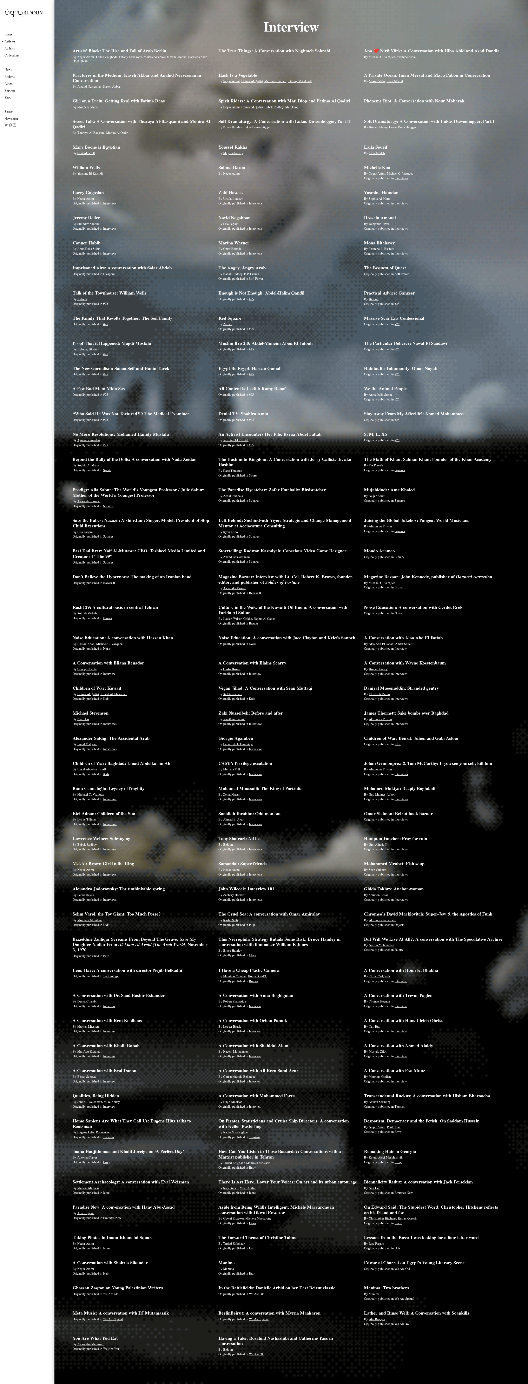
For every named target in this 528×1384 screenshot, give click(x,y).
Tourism (400, 1106)
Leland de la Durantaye (238, 744)
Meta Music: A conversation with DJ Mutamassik (121, 1312)
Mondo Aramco (379, 550)
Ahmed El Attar (233, 819)
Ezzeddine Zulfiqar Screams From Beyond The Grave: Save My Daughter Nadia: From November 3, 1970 (140, 944)
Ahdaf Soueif (403, 643)
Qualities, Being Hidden (96, 1095)
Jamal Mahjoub (87, 744)
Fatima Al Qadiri (252, 81)
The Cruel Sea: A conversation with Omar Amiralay (269, 913)
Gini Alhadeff (86, 153)
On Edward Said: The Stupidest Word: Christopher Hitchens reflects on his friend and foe (431, 1209)
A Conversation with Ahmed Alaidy (398, 1045)
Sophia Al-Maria (379, 198)
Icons (106, 1192)
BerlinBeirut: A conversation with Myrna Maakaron (269, 1312)
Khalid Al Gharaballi (113, 694)
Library (399, 556)
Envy (398, 1131)
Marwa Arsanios (154, 56)
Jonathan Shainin (234, 719)
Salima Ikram (231, 167)
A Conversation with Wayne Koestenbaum (405, 662)
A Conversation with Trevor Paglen (398, 995)
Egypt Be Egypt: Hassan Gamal (249, 368)
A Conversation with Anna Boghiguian (255, 995)
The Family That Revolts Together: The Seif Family (122, 318)
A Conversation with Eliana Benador (108, 662)
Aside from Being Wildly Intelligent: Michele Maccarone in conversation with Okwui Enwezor (276, 1209)
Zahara (227, 324)
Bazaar (107, 618)
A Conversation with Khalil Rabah (106, 1045)
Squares (400, 470)
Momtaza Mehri (87, 106)
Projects (10, 76)
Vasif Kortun (248, 1188)
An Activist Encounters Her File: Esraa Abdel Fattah (270, 434)
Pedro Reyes (85, 894)
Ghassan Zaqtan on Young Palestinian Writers (118, 1287)
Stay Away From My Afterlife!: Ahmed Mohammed (414, 413)
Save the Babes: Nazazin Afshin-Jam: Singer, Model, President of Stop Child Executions (141, 523)
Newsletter (11, 118)
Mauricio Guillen (380, 1076)
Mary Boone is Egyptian (96, 146)
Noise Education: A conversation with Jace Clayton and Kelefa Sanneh (286, 637)
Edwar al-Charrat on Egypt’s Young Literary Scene (414, 1262)
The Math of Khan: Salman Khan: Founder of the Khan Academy (427, 459)
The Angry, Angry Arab (242, 267)
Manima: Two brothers (386, 1287)
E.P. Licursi (251, 273)
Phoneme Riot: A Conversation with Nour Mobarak (414, 100)
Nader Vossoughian (236, 1132)
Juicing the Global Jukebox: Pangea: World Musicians (416, 520)
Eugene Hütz (85, 1132)
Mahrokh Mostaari (258, 1162)
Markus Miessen (88, 1026)
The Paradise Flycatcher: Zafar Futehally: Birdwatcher (272, 489)
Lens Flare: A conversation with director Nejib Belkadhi (127, 970)
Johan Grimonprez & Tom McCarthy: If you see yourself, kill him (428, 763)
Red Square (229, 318)
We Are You (402, 1323)
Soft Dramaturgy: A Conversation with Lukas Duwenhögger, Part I (429, 121)
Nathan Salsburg (379, 1101)
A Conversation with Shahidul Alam (253, 1045)
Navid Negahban (234, 217)
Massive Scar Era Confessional (394, 318)
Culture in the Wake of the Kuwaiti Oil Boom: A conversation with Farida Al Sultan (282, 610)
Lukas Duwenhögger (257, 127)
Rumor (253, 981)
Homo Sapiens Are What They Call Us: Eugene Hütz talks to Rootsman (132, 1123)
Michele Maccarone (258, 1218)
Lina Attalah (377, 153)
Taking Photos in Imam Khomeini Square (113, 1237)
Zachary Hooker (233, 894)
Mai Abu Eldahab (88, 1051)
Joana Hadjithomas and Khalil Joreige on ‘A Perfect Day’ (128, 1151)
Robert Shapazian (234, 1001)
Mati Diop (291, 106)
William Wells (86, 167)
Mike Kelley (112, 1101)
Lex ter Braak (232, 1026)
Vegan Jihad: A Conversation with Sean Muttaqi (265, 687)
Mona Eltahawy (379, 242)
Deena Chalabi (87, 1001)
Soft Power (256, 278)
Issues (8, 34)
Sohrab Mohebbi (88, 613)
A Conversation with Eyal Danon (104, 1070)
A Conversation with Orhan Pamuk (252, 1020)
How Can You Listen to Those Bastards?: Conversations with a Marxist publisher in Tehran (279, 1154)
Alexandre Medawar (90, 1344)
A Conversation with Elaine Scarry (252, 662)
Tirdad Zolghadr (106, 56)
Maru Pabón (377, 81)
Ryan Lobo (230, 531)
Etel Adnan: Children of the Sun (104, 813)
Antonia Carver (87, 1157)
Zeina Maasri (231, 794)
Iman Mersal (395, 81)
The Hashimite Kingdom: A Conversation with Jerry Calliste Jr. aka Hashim (284, 462)
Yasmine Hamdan (381, 192)
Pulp (252, 924)
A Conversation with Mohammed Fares (256, 1095)
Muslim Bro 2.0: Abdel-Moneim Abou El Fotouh (265, 343)
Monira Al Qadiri (117, 132)
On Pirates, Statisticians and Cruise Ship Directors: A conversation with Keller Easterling (283, 1123)
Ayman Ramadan (88, 440)
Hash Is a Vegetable (237, 75)
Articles (10, 41)
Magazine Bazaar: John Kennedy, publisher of (428, 576)
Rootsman (102, 1132)
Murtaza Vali (231, 769)
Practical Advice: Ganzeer (389, 292)
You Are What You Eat (95, 1338)
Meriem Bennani (275, 81)
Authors (10, 48)
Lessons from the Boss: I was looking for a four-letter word (421, 1237)
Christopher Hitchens (382, 1218)
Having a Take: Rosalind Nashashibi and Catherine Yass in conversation (275, 1341)
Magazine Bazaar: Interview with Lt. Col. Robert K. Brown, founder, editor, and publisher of (285, 579)
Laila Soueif (375, 146)
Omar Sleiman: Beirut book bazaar (398, 813)
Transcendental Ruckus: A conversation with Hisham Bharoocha (427, 1095)
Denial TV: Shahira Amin (243, 413)
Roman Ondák (257, 976)
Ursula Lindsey (233, 198)
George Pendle (87, 669)
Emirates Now (404, 1192)
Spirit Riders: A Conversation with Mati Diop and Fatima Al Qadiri (284, 100)
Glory (252, 955)
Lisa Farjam (230, 223)
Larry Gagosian (88, 192)
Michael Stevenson (90, 712)
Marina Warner (233, 242)
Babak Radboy (274, 106)
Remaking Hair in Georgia (390, 1151)
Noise (398, 613)
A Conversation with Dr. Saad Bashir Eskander (119, 995)
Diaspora (109, 273)
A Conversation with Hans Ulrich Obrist (403, 1020)
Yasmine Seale (406, 56)
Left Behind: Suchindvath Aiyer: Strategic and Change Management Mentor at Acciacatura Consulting (284, 523)
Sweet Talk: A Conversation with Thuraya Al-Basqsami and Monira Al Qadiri (141, 124)
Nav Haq (83, 719)
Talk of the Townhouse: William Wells (109, 292)
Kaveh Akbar (111, 86)
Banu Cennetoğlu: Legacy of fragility (109, 788)
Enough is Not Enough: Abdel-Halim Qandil (261, 292)
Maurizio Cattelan (234, 976)
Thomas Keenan (379, 1001)
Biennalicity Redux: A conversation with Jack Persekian (418, 1181)
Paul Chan (394, 1127)
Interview (401, 648)
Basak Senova (86, 1076)
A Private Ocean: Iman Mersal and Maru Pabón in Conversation (427, 75)
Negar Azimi (85, 56)
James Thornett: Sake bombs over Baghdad (406, 712)
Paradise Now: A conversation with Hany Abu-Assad (124, 1206)
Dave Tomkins (232, 470)
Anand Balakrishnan (236, 556)
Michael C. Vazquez (382, 56)
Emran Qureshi (407, 1218)
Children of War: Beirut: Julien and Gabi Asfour (411, 738)
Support (10, 90)
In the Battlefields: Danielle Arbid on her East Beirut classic (276, 1287)
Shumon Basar (378, 894)
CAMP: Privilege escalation (245, 763)
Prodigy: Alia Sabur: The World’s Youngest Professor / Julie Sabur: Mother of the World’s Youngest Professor (138, 492)
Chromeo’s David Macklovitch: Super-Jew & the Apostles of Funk (428, 913)
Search (9, 111)
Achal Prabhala (233, 495)
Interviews (401, 178)
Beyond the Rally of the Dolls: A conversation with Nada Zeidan (135, 459)
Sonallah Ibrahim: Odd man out (249, 813)
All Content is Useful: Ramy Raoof (252, 388)
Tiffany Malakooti (130, 56)
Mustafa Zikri (378, 1051)
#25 (105, 303)
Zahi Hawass (230, 192)
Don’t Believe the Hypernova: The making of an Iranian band (132, 576)
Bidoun (82, 299)
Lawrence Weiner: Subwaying (101, 838)
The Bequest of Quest (385, 267)
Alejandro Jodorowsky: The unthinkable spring (119, 888)
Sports (107, 470)
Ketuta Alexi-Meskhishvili (386, 1157)
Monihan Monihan (89, 920)
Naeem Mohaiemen (381, 945)
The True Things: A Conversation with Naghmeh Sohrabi (274, 50)
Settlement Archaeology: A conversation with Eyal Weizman (131, 1181)
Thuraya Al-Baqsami (91, 132)
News (8, 69)
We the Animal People (385, 388)
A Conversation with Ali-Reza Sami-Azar (258, 1070)
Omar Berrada (232, 248)
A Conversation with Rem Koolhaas (107, 1020)
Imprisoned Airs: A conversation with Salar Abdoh (122, 267)
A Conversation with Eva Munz (394, 1070)
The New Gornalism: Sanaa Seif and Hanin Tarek (121, 368)
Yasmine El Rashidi (90, 173)
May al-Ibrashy (233, 153)
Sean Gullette (377, 869)
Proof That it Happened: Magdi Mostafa (112, 343)
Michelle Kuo (377, 167)
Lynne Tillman (87, 819)
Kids (106, 698)
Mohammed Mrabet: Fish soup (394, 863)
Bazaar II (109, 582)
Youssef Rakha (232, 146)
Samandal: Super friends (242, 863)
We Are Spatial (404, 1298)
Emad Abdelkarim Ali (91, 769)
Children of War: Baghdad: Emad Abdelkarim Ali (121, 763)
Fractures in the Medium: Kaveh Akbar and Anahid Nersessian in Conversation (137, 78)
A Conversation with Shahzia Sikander (110, 1262)
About (9, 83)
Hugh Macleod (233, 1101)
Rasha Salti (230, 920)
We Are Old (402, 1268)
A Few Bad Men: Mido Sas (99, 388)
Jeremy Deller (86, 217)
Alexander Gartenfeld (382, 920)
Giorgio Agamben (235, 738)
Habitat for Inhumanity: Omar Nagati (400, 368)
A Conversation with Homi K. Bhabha (401, 970)
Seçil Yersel (230, 1188)
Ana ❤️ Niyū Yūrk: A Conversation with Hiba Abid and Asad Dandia (432, 50)
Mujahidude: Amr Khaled (389, 489)
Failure (399, 949)
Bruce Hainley (232, 127)
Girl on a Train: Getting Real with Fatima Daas (119, 100)
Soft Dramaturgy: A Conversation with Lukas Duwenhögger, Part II (284, 121)
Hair (252, 1248)
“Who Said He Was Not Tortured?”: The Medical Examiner (131, 413)
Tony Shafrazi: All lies (240, 838)
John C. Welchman (89, 1101)
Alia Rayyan (85, 1213)
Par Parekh (376, 465)
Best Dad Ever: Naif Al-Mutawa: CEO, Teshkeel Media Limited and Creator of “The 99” (139, 553)
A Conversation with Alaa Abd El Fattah (403, 637)
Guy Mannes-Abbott (382, 794)
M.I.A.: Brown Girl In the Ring (103, 863)
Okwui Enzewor (233, 1218)
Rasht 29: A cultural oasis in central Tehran (115, 607)
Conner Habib (86, 242)
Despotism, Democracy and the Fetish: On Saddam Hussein (422, 1120)
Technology (111, 976)
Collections (12, 55)
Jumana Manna (176, 56)
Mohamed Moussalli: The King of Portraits (260, 788)
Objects (399, 924)
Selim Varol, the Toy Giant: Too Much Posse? (117, 913)
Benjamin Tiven (379, 223)
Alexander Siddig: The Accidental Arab (111, 738)
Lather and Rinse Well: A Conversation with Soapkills (416, 1312)
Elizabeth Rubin (379, 694)
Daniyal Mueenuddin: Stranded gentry (401, 687)
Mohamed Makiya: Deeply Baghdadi (399, 788)
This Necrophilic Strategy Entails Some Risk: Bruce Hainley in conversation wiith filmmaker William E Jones (279, 942)
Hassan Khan (85, 643)
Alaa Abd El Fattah (381, 643)
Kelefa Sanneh (232, 694)
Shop (8, 97)
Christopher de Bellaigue (239, 1076)
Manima (226, 1262)
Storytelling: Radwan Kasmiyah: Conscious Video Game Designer (282, 550)
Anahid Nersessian (89, 86)
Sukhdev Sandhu (88, 223)
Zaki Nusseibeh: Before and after (250, 712)
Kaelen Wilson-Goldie (237, 618)
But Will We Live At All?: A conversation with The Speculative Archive (433, 939)
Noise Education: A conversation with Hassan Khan (123, 637)
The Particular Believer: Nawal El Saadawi (405, 343)
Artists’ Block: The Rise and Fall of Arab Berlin (119, 50)
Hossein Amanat (380, 217)
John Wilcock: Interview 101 (246, 888)
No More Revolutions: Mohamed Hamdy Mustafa (121, 434)
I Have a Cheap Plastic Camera (248, 970)
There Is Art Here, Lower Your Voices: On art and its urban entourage (287, 1181)
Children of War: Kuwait (97, 687)
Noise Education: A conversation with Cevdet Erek (413, 607)
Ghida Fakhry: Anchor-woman (394, 888)
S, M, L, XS (375, 434)
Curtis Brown (231, 669)
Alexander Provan (88, 501)
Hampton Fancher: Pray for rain (395, 838)
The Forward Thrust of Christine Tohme (257, 1237)
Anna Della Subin (88, 248)
